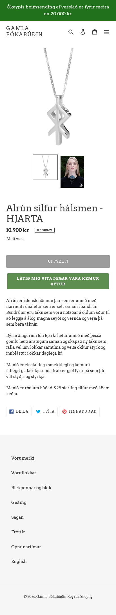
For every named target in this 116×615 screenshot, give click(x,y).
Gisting (18, 502)
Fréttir (18, 532)
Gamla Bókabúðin (24, 31)
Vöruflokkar (23, 472)
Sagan (17, 517)
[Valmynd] (106, 31)
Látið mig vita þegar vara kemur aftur (58, 281)
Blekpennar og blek (31, 487)
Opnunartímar (26, 546)
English (19, 561)
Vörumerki (22, 458)
